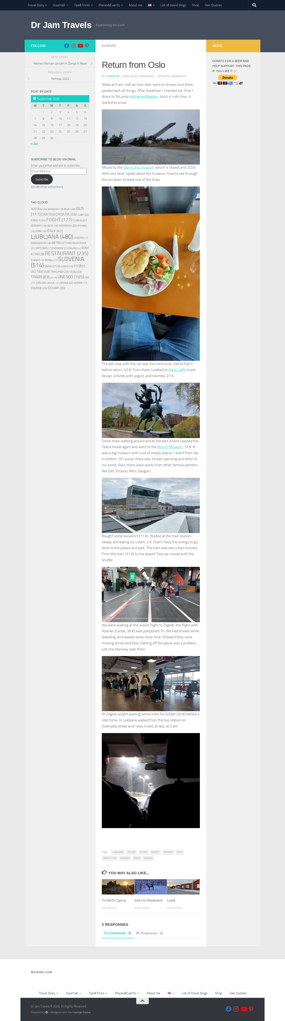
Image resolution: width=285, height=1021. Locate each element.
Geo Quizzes (213, 5)
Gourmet (59, 5)
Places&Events (109, 5)
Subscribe (41, 179)
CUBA (83, 214)
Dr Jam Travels (61, 25)
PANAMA (60, 248)
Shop (195, 5)
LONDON (81, 237)
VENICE (52, 283)
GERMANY (39, 225)
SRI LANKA (65, 266)
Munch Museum (170, 447)
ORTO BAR (44, 248)
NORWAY (168, 852)
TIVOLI (75, 271)
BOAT (70, 209)
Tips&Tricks (82, 5)
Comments (119, 933)
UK (53, 277)
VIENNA (66, 282)
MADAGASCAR (41, 243)
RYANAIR (125, 858)
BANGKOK (55, 209)
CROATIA (66, 214)
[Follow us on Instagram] (73, 45)
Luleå (171, 900)
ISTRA (40, 231)
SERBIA (51, 260)
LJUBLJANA (118, 852)
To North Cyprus (114, 900)
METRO (59, 243)
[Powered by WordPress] (46, 1012)
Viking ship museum (138, 167)
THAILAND (59, 272)
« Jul (34, 144)
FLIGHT (143, 852)
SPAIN (50, 266)
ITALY (55, 231)
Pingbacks (151, 933)
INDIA (52, 225)
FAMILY (38, 220)
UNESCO (71, 276)
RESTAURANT (66, 253)
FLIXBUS (79, 220)
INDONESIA (68, 225)
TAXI (43, 271)
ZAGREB (148, 858)
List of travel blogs (173, 5)
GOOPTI (155, 852)
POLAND (74, 248)
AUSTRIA (39, 209)
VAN (41, 283)
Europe (109, 46)
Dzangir (113, 76)
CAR (48, 214)
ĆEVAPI (131, 852)
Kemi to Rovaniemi (149, 900)
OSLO (180, 852)
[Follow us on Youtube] (80, 45)
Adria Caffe (177, 369)
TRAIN (137, 858)
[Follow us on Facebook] (66, 45)
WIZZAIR (80, 282)
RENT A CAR (109, 858)
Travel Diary (36, 5)
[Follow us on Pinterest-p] (86, 45)
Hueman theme (81, 1012)
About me (135, 5)
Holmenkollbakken (143, 96)
